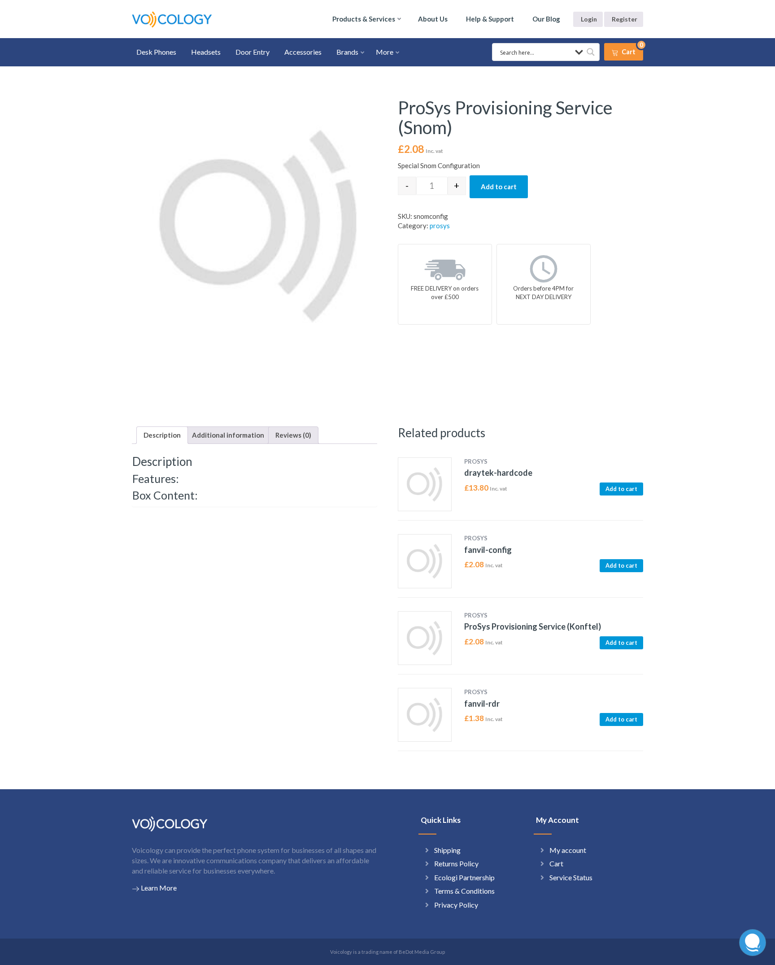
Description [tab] (162, 435)
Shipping (447, 850)
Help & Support (490, 19)
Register (624, 19)
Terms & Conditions (464, 891)
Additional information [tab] (228, 435)
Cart (556, 863)
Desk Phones (156, 52)
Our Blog (546, 19)
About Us (433, 19)
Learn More (159, 887)
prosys (440, 226)
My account (567, 850)
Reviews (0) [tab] (293, 435)
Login (589, 19)
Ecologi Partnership (464, 877)
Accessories (303, 52)
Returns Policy (456, 863)
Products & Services (363, 19)
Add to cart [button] (621, 488)
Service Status (570, 877)
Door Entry (252, 52)
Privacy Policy (456, 904)
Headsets (206, 52)
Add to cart (499, 187)
